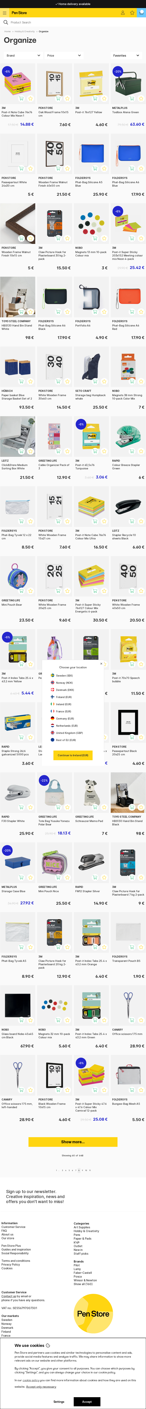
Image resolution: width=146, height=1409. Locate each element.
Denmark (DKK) (65, 689)
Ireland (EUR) (63, 704)
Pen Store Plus (11, 1245)
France (6, 1335)
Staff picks (81, 1253)
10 (86, 1170)
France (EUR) (63, 711)
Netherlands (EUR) (67, 725)
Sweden (6, 1320)
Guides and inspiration (16, 1249)
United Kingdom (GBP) (69, 732)
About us (7, 1234)
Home (7, 31)
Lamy (77, 1269)
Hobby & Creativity (25, 31)
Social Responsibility (15, 1253)
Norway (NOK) (64, 682)
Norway (6, 1324)
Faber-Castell (83, 1273)
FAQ (4, 1230)
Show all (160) (83, 1284)
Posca (78, 1276)
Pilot (77, 1265)
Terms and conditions (15, 1261)
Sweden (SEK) (64, 675)
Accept (87, 1401)
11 (90, 1170)
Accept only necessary (41, 1386)
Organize (43, 31)
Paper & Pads (82, 1238)
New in (78, 1250)
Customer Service (13, 1227)
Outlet (78, 1246)
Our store (7, 1238)
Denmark (7, 1327)
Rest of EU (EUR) (66, 740)
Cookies (6, 1268)
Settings (59, 1401)
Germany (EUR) (65, 718)
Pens (77, 1235)
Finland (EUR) (64, 697)
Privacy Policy (10, 1264)
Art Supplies (82, 1227)
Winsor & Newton (85, 1280)
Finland (6, 1331)
